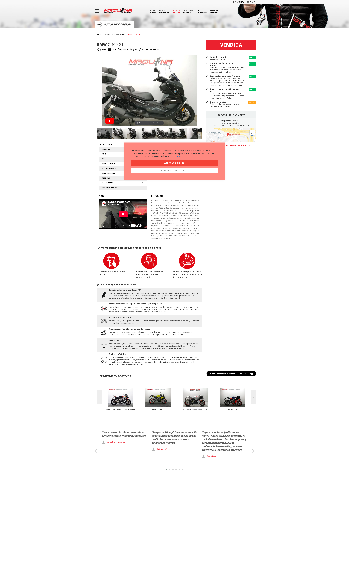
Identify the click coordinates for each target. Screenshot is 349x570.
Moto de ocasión (119, 34)
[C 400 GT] (104, 134)
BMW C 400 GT (134, 34)
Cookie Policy (176, 156)
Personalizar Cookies (174, 170)
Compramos (188, 11)
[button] (166, 469)
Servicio (213, 11)
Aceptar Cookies (174, 163)
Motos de (176, 11)
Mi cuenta (239, 2)
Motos (152, 11)
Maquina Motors (103, 34)
